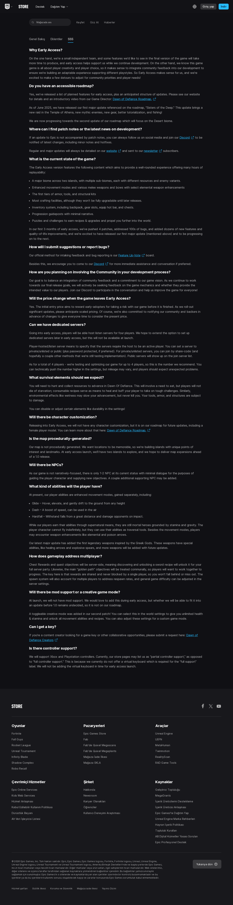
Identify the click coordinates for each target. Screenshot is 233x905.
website (113, 151)
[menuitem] (80, 22)
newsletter (153, 151)
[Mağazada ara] (33, 22)
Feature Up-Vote (131, 255)
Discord (186, 137)
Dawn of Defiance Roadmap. (134, 99)
